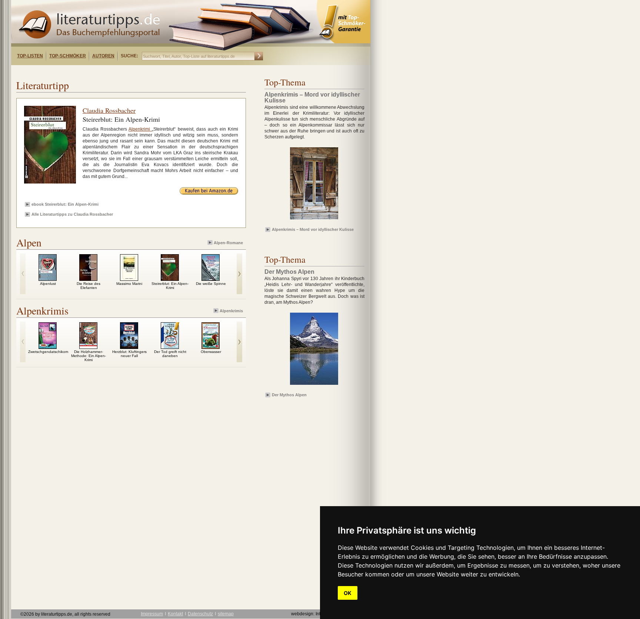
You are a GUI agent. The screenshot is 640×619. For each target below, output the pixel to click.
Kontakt (175, 613)
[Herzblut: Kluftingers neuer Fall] (129, 347)
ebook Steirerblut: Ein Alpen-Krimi (65, 204)
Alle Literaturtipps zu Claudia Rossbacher (72, 214)
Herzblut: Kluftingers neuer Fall (129, 354)
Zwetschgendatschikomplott (52, 352)
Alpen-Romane (228, 242)
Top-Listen (30, 55)
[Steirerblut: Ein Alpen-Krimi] (170, 279)
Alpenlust (48, 284)
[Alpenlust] (47, 279)
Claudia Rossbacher (109, 110)
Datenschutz (200, 613)
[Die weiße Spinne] (210, 279)
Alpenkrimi (140, 129)
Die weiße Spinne (211, 284)
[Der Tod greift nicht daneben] (170, 347)
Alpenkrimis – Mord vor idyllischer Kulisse (313, 229)
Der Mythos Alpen (289, 395)
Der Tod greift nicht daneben (170, 354)
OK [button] (347, 593)
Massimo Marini (129, 284)
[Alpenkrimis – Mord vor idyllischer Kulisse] (314, 219)
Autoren (103, 55)
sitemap (226, 613)
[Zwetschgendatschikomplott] (47, 347)
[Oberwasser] (210, 347)
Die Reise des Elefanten (88, 286)
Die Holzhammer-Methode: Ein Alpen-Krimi (88, 356)
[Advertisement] (106, 71)
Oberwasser (211, 352)
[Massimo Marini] (129, 279)
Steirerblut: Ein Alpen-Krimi (170, 286)
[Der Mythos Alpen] (314, 385)
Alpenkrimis (231, 311)
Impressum (152, 613)
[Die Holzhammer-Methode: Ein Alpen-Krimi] (88, 347)
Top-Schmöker (67, 55)
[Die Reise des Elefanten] (88, 279)
